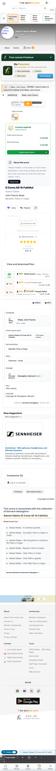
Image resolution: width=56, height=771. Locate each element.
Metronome (34, 656)
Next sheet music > (35, 492)
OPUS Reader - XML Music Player (40, 650)
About (7, 48)
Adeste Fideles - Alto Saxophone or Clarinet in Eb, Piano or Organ (27, 541)
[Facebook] (17, 691)
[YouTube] (24, 691)
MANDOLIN (12, 95)
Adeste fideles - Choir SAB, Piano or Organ (26, 563)
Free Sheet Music (14, 650)
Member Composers (37, 617)
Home (6, 769)
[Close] (51, 57)
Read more (14, 182)
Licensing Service (36, 625)
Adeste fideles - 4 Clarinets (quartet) (23, 528)
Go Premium (45, 76)
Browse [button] (16, 769)
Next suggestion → (13, 417)
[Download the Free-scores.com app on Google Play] (28, 701)
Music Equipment (14, 661)
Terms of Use (9, 629)
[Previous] (22, 757)
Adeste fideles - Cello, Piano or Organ (24, 553)
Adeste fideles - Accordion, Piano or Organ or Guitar (27, 534)
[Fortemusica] (19, 717)
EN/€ (52, 10)
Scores (16, 48)
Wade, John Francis (30, 95)
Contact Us (8, 621)
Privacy (7, 633)
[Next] (35, 757)
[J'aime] (17, 757)
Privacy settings (10, 637)
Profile (50, 769)
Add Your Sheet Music (38, 621)
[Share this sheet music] (35, 207)
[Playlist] (41, 757)
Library (28, 769)
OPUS (39, 769)
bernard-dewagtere (31, 403)
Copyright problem (46, 499)
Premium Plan (34, 629)
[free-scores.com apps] (3, 18)
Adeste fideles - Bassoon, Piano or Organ (25, 548)
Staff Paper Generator (38, 664)
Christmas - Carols (15, 361)
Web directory (34, 672)
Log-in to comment (17, 483)
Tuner (31, 668)
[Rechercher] (45, 8)
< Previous (18, 492)
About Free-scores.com (13, 617)
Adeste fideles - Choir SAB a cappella (24, 558)
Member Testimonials (12, 625)
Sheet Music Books (15, 653)
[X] (31, 691)
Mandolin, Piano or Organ (17, 349)
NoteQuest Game (36, 660)
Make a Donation (36, 633)
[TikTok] (38, 691)
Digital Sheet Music (15, 657)
